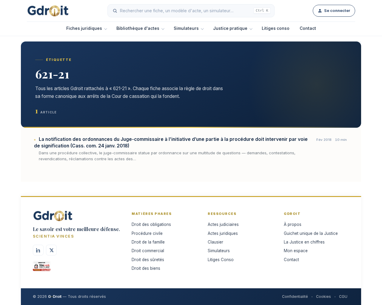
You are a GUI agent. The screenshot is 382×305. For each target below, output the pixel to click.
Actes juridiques (223, 233)
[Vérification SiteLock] (41, 268)
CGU (343, 296)
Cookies (323, 296)
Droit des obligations (151, 224)
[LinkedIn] (38, 250)
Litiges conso (275, 28)
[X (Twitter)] (51, 250)
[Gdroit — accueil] (48, 11)
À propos (292, 224)
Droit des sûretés (148, 259)
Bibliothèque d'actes (137, 28)
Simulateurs (186, 28)
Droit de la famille (148, 242)
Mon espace (296, 250)
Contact (308, 28)
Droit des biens (146, 268)
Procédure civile (147, 233)
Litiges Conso (221, 259)
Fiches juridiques (84, 28)
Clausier (215, 242)
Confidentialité (295, 296)
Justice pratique (230, 28)
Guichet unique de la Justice (311, 233)
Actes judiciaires (223, 224)
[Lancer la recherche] (115, 10)
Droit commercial (148, 250)
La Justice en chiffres (304, 242)
